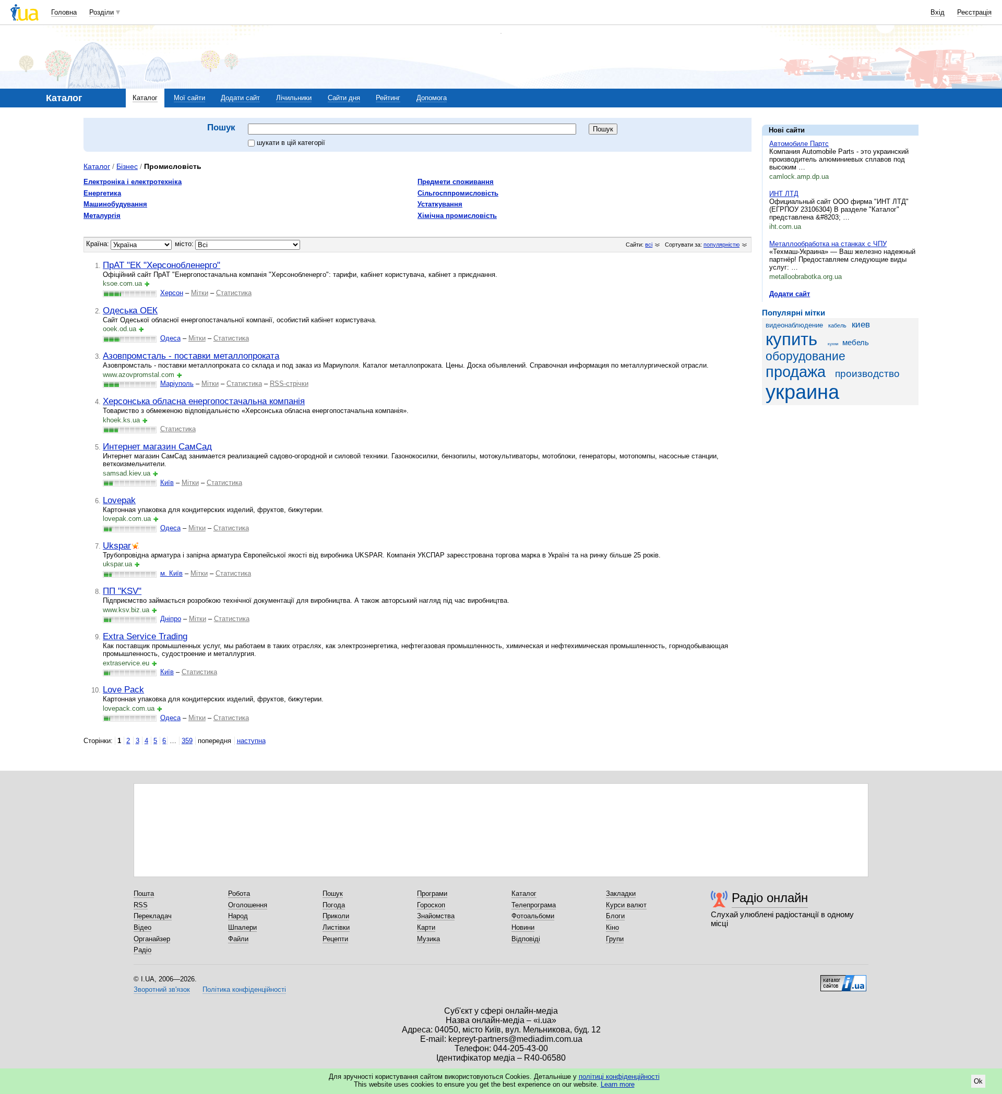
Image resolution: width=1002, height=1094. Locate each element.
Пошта (144, 893)
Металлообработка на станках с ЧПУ (828, 244)
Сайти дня (344, 98)
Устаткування (440, 204)
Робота (239, 893)
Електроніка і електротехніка (133, 182)
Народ (238, 916)
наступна (251, 741)
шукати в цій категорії (291, 143)
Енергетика (102, 193)
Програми (432, 893)
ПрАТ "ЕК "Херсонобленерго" (161, 265)
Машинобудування (115, 204)
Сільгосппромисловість (458, 193)
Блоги (615, 916)
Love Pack (123, 689)
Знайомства (436, 916)
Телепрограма (533, 905)
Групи (615, 939)
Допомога (431, 98)
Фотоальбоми (532, 916)
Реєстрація (974, 12)
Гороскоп (431, 905)
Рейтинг (388, 98)
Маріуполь (177, 383)
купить (791, 339)
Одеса (170, 338)
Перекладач (153, 916)
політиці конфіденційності (619, 1076)
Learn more (618, 1084)
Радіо (142, 950)
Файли (238, 939)
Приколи (336, 916)
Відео (142, 927)
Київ (167, 483)
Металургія (102, 216)
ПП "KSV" (122, 591)
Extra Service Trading (145, 636)
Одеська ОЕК (130, 310)
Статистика (234, 293)
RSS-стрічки (289, 383)
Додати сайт (240, 98)
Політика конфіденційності (244, 989)
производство (867, 373)
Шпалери (242, 927)
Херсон (171, 293)
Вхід (938, 12)
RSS (141, 905)
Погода (334, 905)
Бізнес (127, 166)
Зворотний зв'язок (162, 989)
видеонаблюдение (794, 325)
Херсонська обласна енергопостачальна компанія (204, 401)
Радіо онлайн (770, 898)
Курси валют (626, 905)
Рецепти (335, 939)
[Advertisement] (840, 477)
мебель (855, 342)
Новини (522, 927)
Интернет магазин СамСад (157, 446)
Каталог (145, 98)
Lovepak (119, 500)
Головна (64, 12)
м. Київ (171, 573)
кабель (837, 325)
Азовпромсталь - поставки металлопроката (191, 355)
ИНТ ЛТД (783, 194)
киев (861, 325)
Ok (978, 1081)
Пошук (333, 893)
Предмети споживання (456, 182)
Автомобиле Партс (799, 144)
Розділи (101, 12)
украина (802, 392)
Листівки (336, 927)
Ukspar (117, 545)
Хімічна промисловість (457, 216)
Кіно (612, 927)
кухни (833, 344)
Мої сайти (189, 98)
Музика (428, 939)
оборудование (805, 356)
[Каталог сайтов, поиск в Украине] (843, 979)
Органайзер (152, 939)
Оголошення (247, 905)
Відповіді (525, 939)
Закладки (621, 893)
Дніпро (170, 619)
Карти (426, 927)
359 (187, 741)
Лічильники (294, 98)
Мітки (199, 293)
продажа (796, 371)
